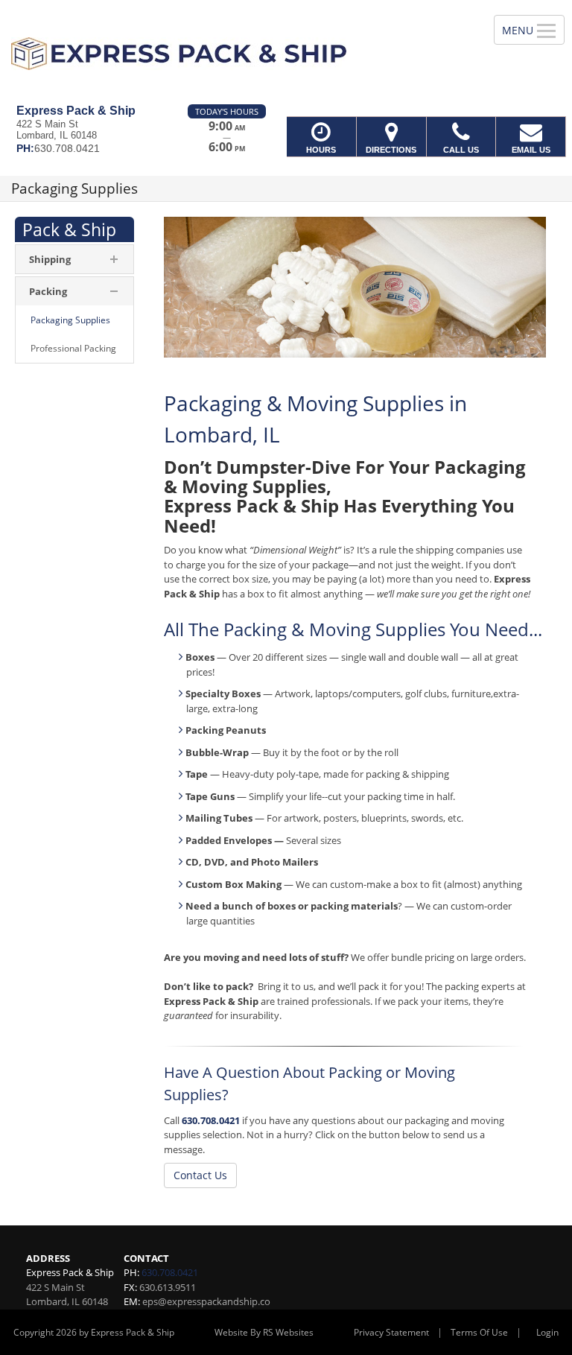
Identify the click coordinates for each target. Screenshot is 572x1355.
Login (547, 1332)
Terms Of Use (479, 1332)
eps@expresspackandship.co (206, 1301)
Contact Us (200, 1175)
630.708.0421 (211, 1120)
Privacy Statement (391, 1332)
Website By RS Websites (264, 1332)
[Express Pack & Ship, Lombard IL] (286, 52)
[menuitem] (74, 320)
